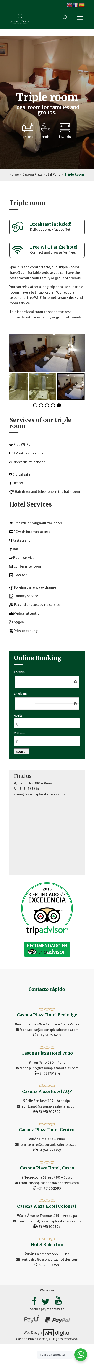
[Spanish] (82, 5)
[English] (70, 5)
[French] (76, 5)
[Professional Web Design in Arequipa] (56, 1333)
